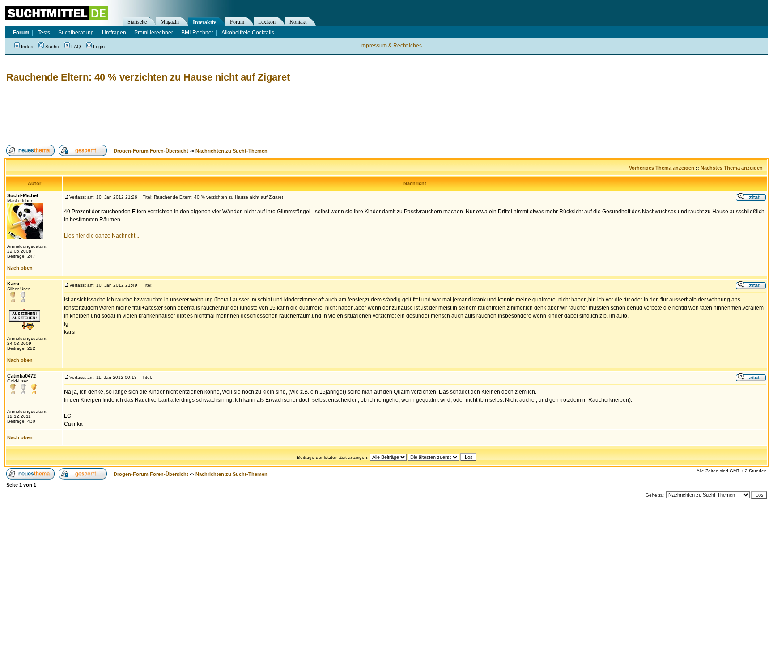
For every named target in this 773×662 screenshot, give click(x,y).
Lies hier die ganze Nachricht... (101, 236)
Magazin (170, 22)
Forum (237, 22)
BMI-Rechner (197, 33)
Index (27, 46)
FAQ (76, 46)
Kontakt (297, 22)
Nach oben (20, 268)
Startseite (137, 22)
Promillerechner (153, 33)
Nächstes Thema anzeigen (732, 167)
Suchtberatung (76, 33)
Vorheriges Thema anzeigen (661, 167)
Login (99, 46)
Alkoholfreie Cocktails (247, 33)
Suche (52, 46)
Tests (44, 33)
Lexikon (267, 22)
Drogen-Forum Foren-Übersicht (151, 150)
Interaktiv (204, 22)
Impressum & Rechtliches (391, 45)
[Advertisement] (167, 114)
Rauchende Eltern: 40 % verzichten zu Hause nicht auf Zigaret (148, 77)
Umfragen (114, 33)
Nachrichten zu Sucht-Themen (231, 150)
